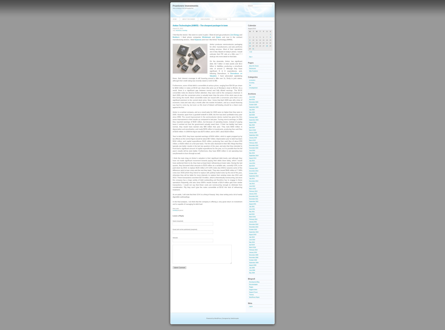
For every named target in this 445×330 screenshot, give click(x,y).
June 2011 (252, 209)
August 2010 (252, 234)
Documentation (253, 284)
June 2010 (252, 239)
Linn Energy (234, 35)
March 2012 (252, 188)
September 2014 (253, 155)
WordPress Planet (254, 297)
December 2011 (253, 196)
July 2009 (252, 267)
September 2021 (253, 135)
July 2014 (252, 160)
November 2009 (253, 257)
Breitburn (176, 37)
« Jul (250, 51)
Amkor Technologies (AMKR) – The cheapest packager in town (200, 26)
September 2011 (253, 201)
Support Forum (253, 292)
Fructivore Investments (185, 6)
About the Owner (188, 19)
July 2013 (252, 178)
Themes (251, 294)
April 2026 (252, 99)
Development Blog (254, 282)
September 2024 (253, 120)
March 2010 (252, 247)
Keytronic (198, 40)
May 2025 (252, 112)
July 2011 (251, 206)
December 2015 (253, 145)
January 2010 (253, 252)
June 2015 (252, 150)
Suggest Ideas (253, 289)
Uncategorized (253, 87)
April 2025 (252, 114)
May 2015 (252, 153)
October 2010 (253, 229)
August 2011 (252, 204)
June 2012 (252, 186)
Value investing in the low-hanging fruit (183, 8)
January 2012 (253, 193)
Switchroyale (235, 318)
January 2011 (253, 222)
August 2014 (252, 158)
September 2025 (253, 107)
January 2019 (253, 137)
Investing (184, 30)
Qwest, (218, 37)
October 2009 (253, 260)
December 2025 (253, 102)
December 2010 (253, 224)
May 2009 (252, 272)
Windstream (206, 37)
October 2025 (253, 104)
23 (250, 46)
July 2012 (252, 183)
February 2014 (253, 168)
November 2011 (253, 199)
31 (253, 49)
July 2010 (252, 237)
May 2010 (252, 242)
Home (175, 19)
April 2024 (252, 127)
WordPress (217, 318)
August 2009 (252, 265)
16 (250, 43)
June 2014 (252, 163)
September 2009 (253, 262)
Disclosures (205, 19)
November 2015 (253, 148)
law (250, 85)
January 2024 (253, 132)
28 (267, 46)
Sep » (250, 56)
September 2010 (253, 232)
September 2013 (253, 176)
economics (252, 80)
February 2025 (253, 117)
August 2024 (252, 122)
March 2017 (252, 140)
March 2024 (252, 130)
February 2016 (253, 143)
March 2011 (252, 216)
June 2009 (252, 270)
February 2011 (253, 219)
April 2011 (252, 214)
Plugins (251, 287)
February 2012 (253, 191)
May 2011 (252, 211)
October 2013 (253, 173)
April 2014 (252, 165)
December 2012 (253, 181)
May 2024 (252, 125)
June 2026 (252, 97)
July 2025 (252, 109)
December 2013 (253, 171)
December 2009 (253, 255)
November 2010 (253, 227)
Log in (251, 306)
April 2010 (252, 244)
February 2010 (253, 250)
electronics (179, 30)
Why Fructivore (221, 19)
